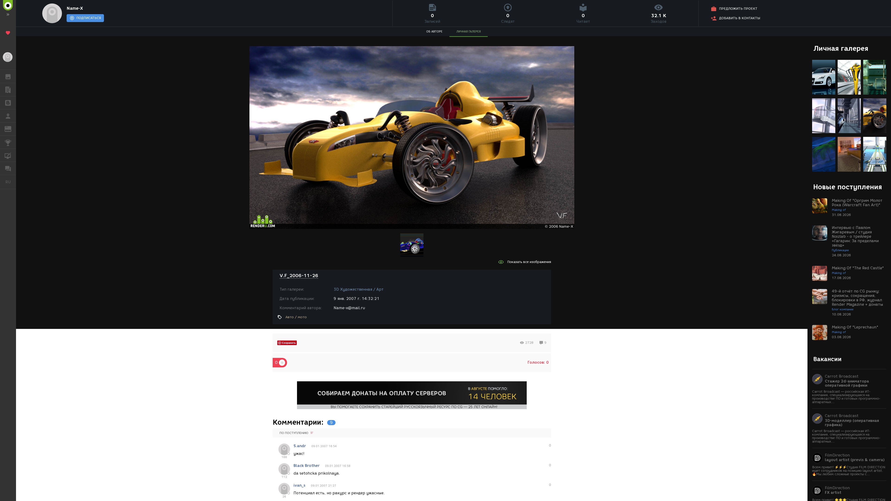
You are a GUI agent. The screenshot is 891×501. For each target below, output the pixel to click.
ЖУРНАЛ (11, 128)
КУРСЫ (8, 155)
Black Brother (307, 465)
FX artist (833, 493)
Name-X (75, 8)
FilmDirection (837, 455)
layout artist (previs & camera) (855, 460)
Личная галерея (840, 48)
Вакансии (827, 359)
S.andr (300, 446)
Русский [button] (10, 182)
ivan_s (299, 485)
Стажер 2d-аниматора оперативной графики (847, 383)
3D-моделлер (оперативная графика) (852, 423)
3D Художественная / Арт (359, 289)
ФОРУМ (8, 168)
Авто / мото (296, 317)
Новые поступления (847, 187)
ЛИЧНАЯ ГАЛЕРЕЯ (468, 31)
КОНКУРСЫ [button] (8, 142)
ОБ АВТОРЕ (434, 31)
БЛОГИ (8, 102)
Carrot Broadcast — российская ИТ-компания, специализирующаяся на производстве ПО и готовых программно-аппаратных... (846, 397)
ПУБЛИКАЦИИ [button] (8, 89)
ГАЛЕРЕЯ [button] (8, 76)
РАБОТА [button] (8, 115)
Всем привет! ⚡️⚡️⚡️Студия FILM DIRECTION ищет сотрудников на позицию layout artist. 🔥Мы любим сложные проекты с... (848, 471)
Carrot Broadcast (842, 376)
